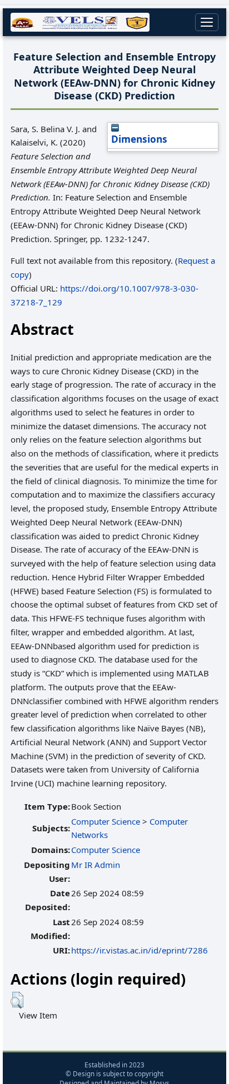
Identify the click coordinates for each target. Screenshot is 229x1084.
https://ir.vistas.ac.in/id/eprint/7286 (139, 950)
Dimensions (139, 139)
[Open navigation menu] (206, 22)
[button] (17, 1000)
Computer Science (105, 821)
